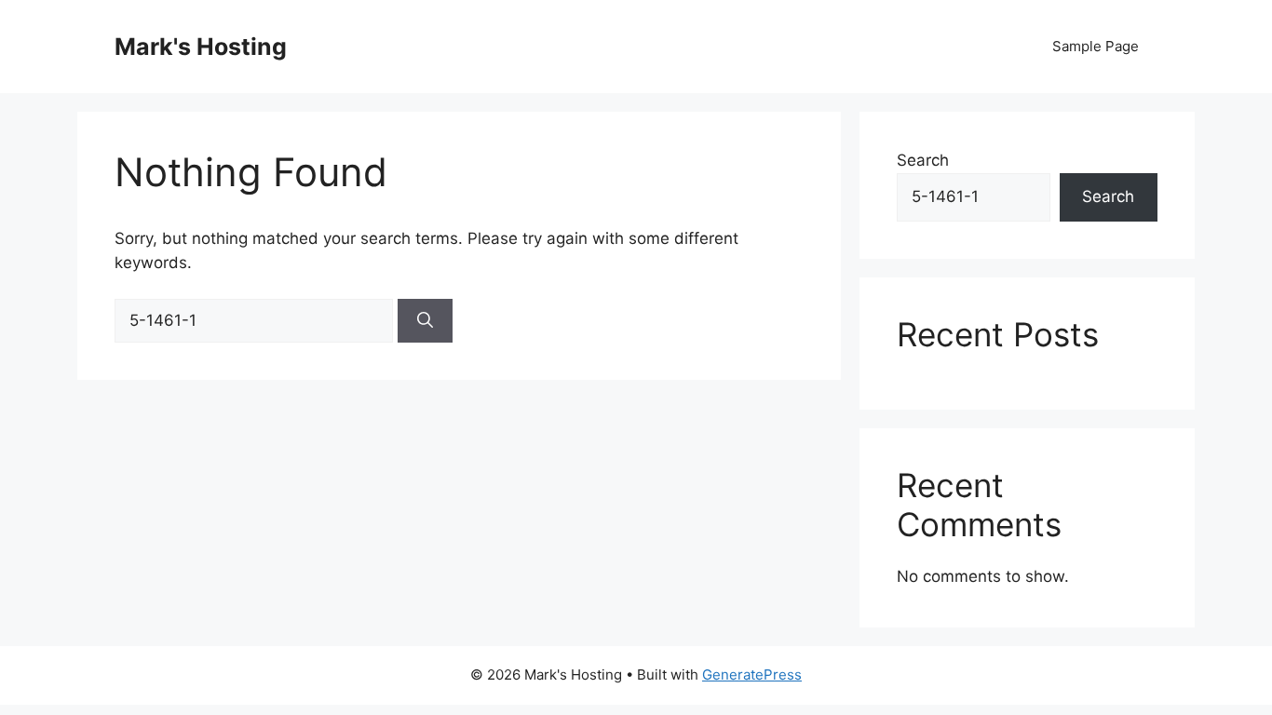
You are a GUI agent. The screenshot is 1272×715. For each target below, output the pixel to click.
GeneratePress (752, 674)
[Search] (425, 321)
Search (923, 160)
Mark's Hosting (201, 47)
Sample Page (1095, 46)
